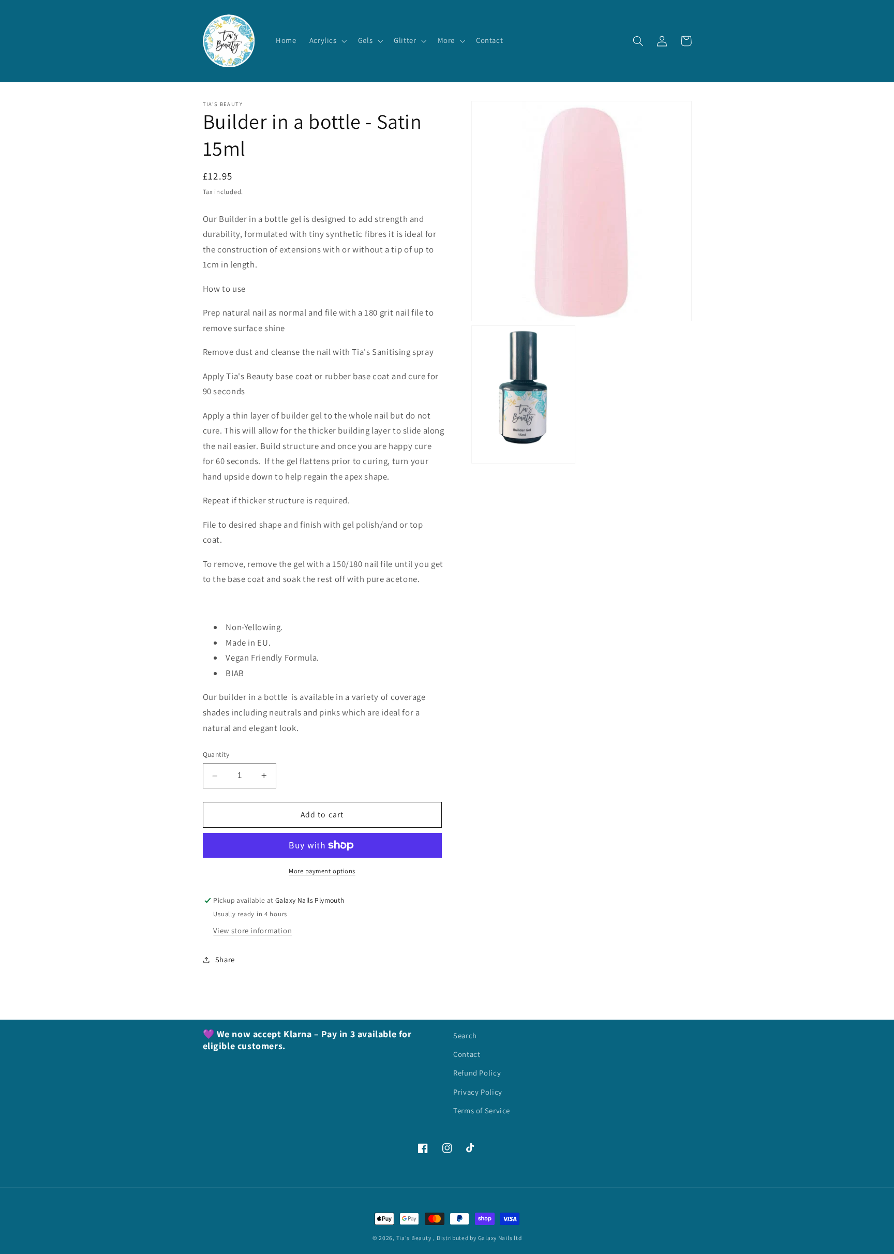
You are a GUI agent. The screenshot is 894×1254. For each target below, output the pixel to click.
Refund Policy (477, 1073)
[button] (327, 40)
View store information (252, 930)
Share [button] (225, 960)
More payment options (322, 871)
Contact (466, 1054)
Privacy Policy (477, 1092)
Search (465, 1035)
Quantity (216, 754)
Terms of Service (481, 1110)
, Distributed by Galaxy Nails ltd (477, 1238)
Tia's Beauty (413, 1238)
